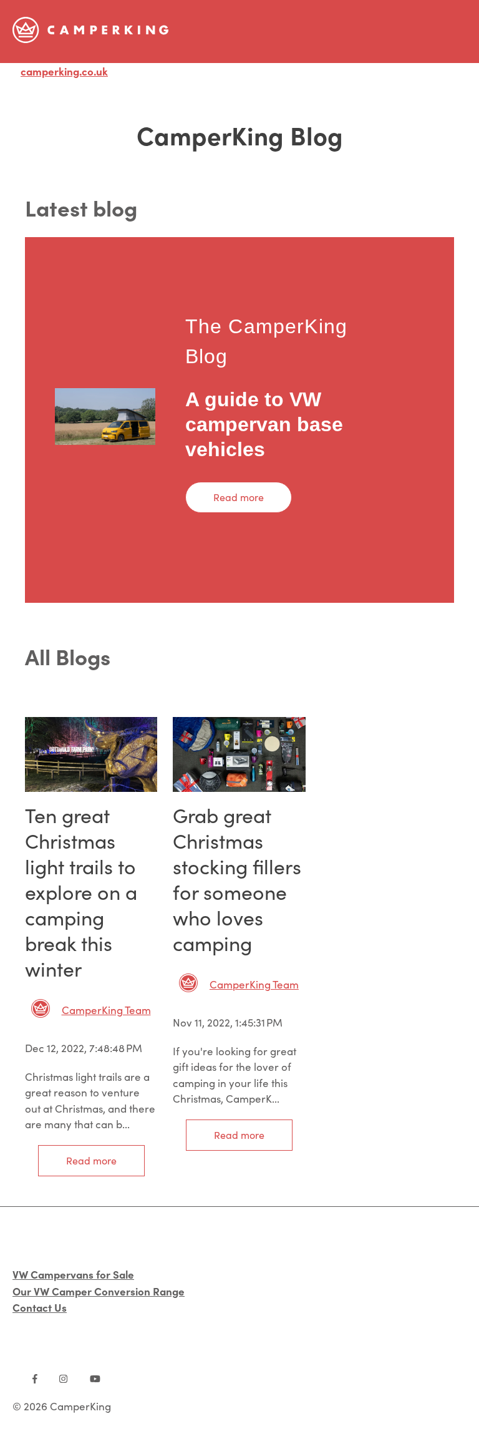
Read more (238, 497)
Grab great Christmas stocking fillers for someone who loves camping (237, 879)
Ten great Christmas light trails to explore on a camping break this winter (81, 891)
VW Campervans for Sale (73, 1274)
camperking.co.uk (64, 71)
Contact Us (39, 1307)
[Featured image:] (91, 788)
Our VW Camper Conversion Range (98, 1291)
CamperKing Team (106, 1010)
